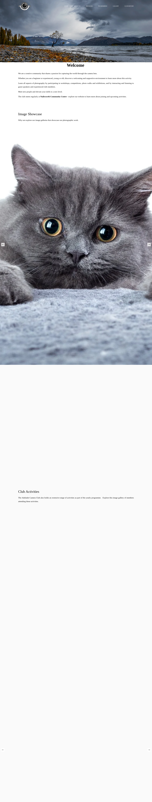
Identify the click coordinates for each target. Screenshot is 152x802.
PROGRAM (89, 6)
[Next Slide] (149, 244)
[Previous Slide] (3, 244)
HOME (66, 6)
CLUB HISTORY (129, 6)
